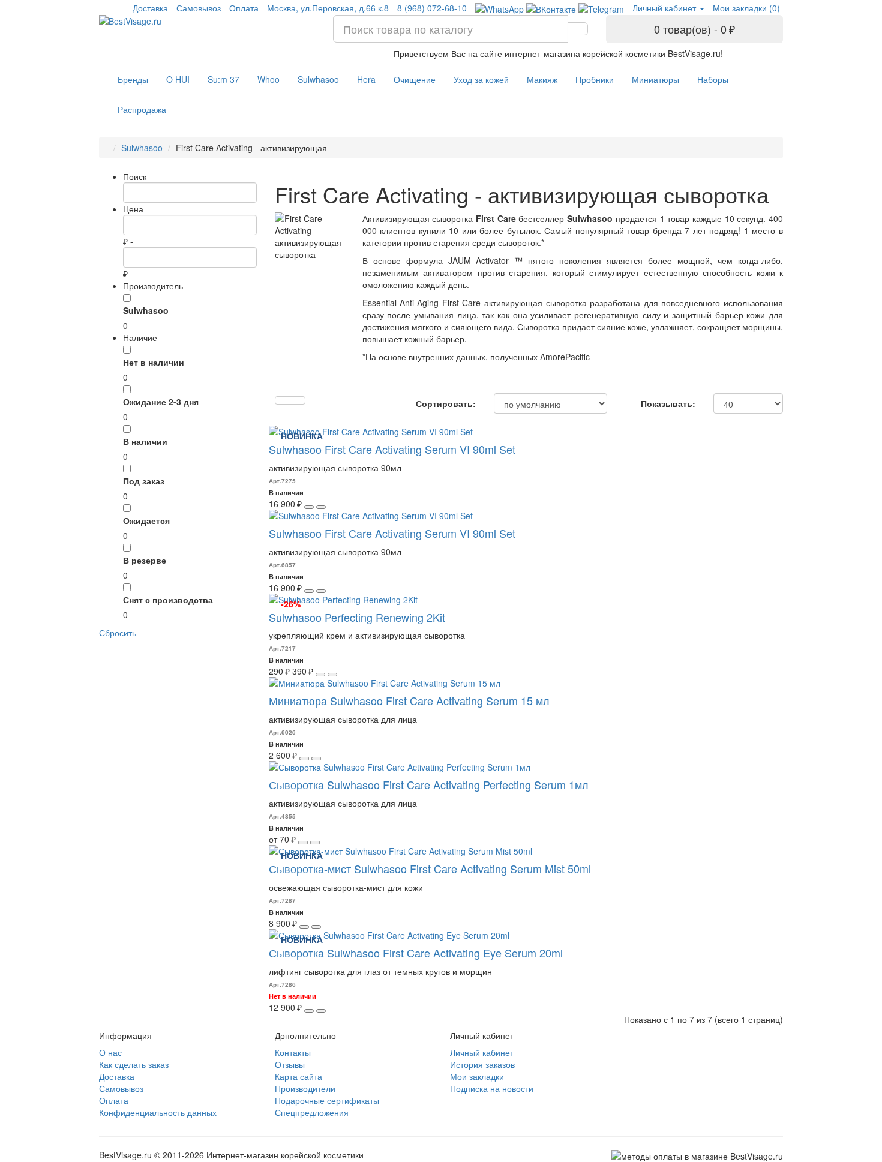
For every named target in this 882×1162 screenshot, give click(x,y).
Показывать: (668, 403)
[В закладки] (321, 507)
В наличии (145, 441)
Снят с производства (168, 600)
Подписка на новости (491, 1088)
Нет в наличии (153, 362)
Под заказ (143, 481)
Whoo (268, 79)
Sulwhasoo (318, 79)
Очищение (415, 79)
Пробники (594, 79)
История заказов (482, 1064)
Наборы (712, 79)
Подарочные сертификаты (327, 1100)
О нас (110, 1052)
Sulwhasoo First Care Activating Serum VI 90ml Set (392, 449)
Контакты (293, 1052)
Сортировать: (446, 403)
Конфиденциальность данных (158, 1112)
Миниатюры (655, 79)
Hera (366, 79)
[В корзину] (309, 507)
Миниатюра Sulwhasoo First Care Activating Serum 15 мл (409, 700)
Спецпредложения (312, 1112)
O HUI (178, 79)
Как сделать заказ (134, 1064)
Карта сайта (298, 1076)
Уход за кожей (481, 79)
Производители (305, 1088)
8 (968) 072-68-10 (432, 8)
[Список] (282, 400)
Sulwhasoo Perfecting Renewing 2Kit (357, 617)
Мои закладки (477, 1076)
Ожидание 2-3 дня (161, 402)
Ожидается (146, 520)
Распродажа (142, 109)
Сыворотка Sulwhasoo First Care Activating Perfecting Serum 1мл (429, 784)
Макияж (542, 79)
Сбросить (117, 633)
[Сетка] (297, 400)
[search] (578, 28)
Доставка (150, 8)
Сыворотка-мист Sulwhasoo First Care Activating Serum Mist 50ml (430, 868)
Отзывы (290, 1064)
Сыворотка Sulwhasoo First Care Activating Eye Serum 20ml (416, 952)
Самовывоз (198, 8)
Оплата (244, 8)
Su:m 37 (223, 79)
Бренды (133, 79)
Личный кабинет (482, 1052)
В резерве (144, 560)
